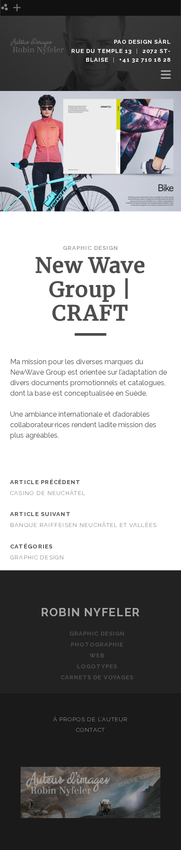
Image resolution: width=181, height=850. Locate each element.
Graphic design (37, 21)
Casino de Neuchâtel (47, 493)
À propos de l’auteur (90, 719)
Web (97, 655)
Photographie (35, 31)
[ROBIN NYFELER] (37, 50)
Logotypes (97, 666)
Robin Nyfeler (90, 612)
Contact (90, 730)
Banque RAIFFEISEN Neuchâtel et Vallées (83, 525)
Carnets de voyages (97, 677)
